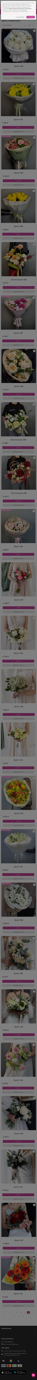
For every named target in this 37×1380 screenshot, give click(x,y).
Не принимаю (20, 17)
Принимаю (31, 17)
